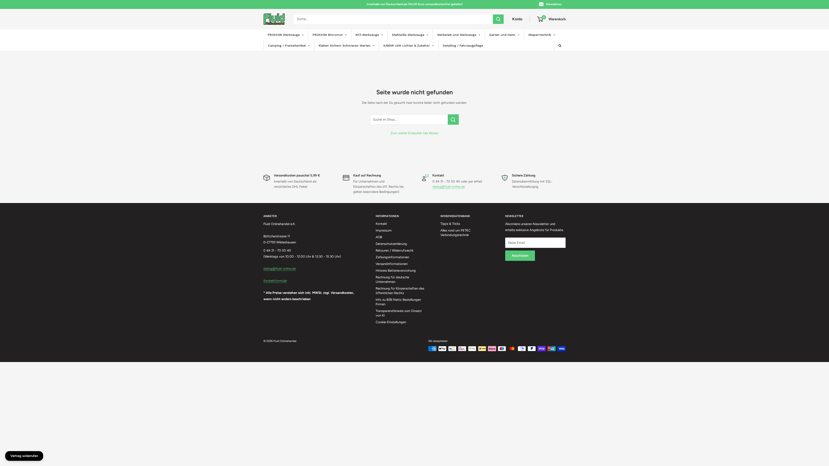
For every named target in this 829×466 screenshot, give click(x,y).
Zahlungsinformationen (392, 257)
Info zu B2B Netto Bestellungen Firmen (398, 302)
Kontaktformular (275, 281)
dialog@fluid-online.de (448, 187)
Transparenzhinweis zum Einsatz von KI (399, 313)
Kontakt (381, 224)
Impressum (384, 230)
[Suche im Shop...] (453, 119)
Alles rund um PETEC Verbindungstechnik (455, 232)
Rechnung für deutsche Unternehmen (392, 279)
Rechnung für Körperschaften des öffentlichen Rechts (400, 291)
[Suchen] (498, 19)
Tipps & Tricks (450, 224)
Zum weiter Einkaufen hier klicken (414, 133)
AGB (379, 237)
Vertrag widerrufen (24, 456)
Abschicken (520, 256)
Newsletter (554, 4)
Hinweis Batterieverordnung (396, 270)
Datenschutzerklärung (391, 244)
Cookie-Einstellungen (391, 322)
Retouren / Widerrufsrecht (394, 250)
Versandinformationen (392, 264)
